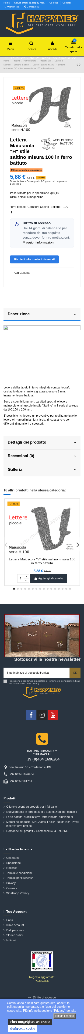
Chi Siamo (13, 857)
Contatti (67, 2)
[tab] (42, 314)
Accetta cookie (22, 1028)
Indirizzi (11, 940)
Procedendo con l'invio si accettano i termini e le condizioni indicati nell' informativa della (44, 682)
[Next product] (79, 64)
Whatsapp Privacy (17, 893)
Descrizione (19, 314)
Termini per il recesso (19, 878)
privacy (35, 683)
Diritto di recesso (42, 997)
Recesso (12, 868)
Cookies (54, 2)
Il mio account (15, 925)
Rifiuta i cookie (64, 1016)
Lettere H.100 (59, 207)
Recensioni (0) (21, 455)
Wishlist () (13, 6)
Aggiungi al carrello (50, 578)
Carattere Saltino (38, 207)
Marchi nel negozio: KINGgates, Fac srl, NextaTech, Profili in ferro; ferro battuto (42, 824)
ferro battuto (18, 207)
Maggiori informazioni (38, 242)
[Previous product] (78, 64)
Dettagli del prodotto (27, 442)
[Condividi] (12, 212)
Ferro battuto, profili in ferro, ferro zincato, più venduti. (40, 817)
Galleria (15, 469)
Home (7, 2)
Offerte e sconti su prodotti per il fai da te (31, 806)
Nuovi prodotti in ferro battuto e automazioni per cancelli (41, 812)
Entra (9, 920)
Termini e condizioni (19, 873)
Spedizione (13, 863)
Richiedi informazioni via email (34, 259)
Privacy (11, 883)
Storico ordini (14, 935)
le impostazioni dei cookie (30, 1022)
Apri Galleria (22, 272)
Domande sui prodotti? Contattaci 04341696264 (36, 831)
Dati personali (15, 930)
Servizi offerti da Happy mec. (30, 2)
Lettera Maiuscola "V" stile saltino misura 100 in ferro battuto (42, 561)
